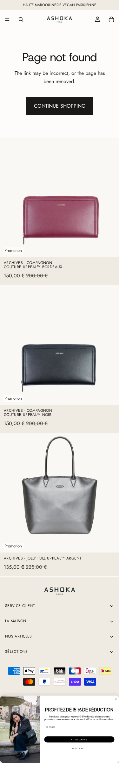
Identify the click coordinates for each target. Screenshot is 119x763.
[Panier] (111, 19)
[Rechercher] (21, 19)
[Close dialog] (116, 699)
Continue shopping (59, 106)
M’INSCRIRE (79, 739)
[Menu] (7, 19)
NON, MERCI (79, 748)
